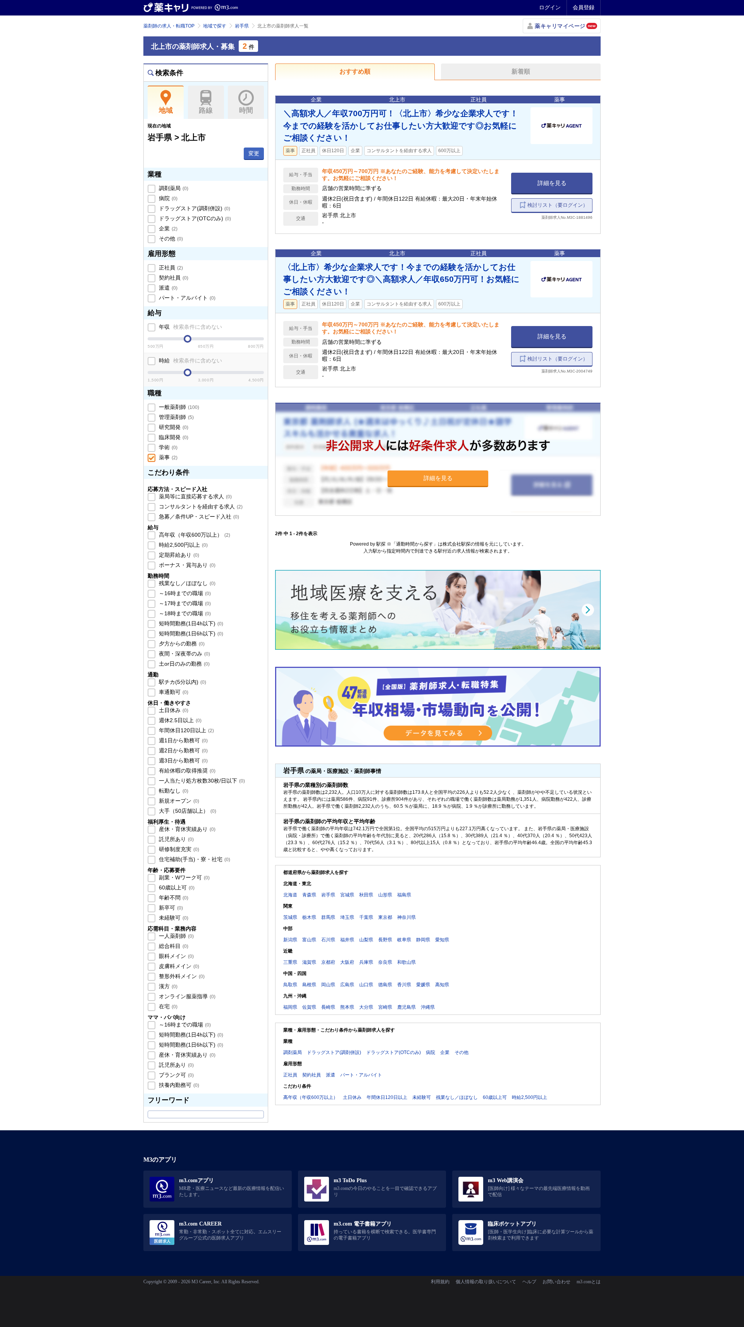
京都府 (328, 962)
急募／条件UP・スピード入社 (198, 516)
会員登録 (583, 7)
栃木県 (309, 917)
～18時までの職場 (184, 613)
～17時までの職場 (184, 603)
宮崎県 (385, 1007)
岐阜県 (404, 939)
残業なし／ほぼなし (186, 583)
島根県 (309, 984)
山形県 (385, 895)
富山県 (309, 939)
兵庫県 (366, 962)
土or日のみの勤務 (183, 664)
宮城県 (347, 895)
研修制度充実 (178, 849)
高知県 (442, 984)
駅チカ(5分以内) (181, 682)
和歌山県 (406, 962)
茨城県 (290, 917)
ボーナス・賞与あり (186, 565)
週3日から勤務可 (182, 760)
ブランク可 (175, 1075)
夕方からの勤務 (181, 643)
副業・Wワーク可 (183, 877)
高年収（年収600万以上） (193, 535)
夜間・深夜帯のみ (183, 654)
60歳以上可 (176, 887)
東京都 (385, 917)
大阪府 (347, 962)
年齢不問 (172, 897)
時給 (189, 360)
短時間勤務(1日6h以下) (190, 633)
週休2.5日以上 (179, 720)
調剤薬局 (172, 188)
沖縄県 (428, 1007)
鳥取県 (290, 984)
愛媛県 (423, 984)
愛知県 (442, 939)
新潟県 (290, 939)
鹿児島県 (406, 1007)
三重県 (290, 962)
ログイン (550, 7)
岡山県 (328, 984)
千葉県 (366, 917)
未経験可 (172, 918)
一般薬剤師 (178, 407)
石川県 (328, 939)
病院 (167, 198)
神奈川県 (406, 917)
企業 (167, 228)
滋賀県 (309, 962)
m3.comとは (589, 1281)
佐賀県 (309, 1007)
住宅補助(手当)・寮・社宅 (193, 859)
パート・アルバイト (186, 298)
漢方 (167, 986)
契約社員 (172, 278)
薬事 (167, 457)
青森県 (309, 895)
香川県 (404, 984)
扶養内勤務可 (178, 1085)
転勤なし (172, 791)
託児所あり (175, 839)
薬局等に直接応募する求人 (194, 496)
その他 (170, 238)
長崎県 (328, 1007)
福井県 (347, 939)
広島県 (347, 984)
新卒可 (170, 908)
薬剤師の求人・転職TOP (169, 26)
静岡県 (423, 939)
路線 (206, 110)
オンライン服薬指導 (186, 996)
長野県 (385, 939)
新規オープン (178, 801)
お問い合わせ (556, 1281)
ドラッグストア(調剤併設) (193, 208)
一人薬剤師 (175, 936)
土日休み (172, 710)
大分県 (366, 1007)
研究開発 (172, 427)
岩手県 (242, 26)
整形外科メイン (181, 976)
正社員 (170, 267)
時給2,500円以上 (182, 545)
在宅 (167, 1006)
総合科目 (172, 946)
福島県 (404, 895)
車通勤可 (172, 692)
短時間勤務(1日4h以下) (190, 623)
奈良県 (385, 962)
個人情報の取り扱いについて (486, 1281)
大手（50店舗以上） (186, 811)
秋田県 (366, 895)
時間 (246, 110)
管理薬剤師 (175, 417)
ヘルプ (529, 1281)
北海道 (290, 895)
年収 (189, 327)
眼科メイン (175, 956)
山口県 (366, 984)
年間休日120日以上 (185, 730)
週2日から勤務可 (182, 750)
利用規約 (440, 1281)
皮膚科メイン (178, 966)
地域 (166, 110)
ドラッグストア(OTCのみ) (194, 218)
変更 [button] (253, 153)
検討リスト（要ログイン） (557, 205)
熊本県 (347, 1007)
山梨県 (366, 939)
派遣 (167, 288)
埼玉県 (347, 917)
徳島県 (385, 984)
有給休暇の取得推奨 (186, 770)
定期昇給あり (178, 555)
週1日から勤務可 (182, 740)
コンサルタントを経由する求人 (200, 506)
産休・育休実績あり (186, 829)
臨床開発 (172, 437)
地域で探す (214, 26)
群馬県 (328, 917)
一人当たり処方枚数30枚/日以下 (201, 781)
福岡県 (290, 1007)
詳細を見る (552, 183)
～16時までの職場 (184, 593)
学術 (167, 447)
